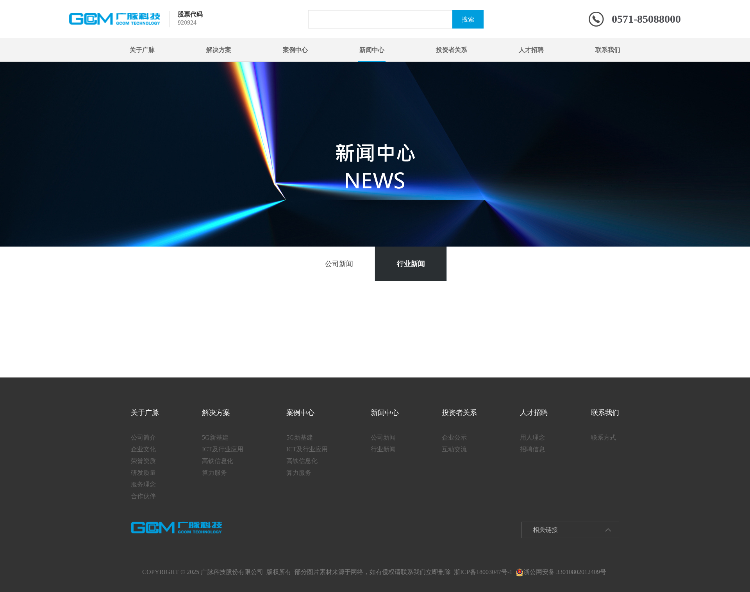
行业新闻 (411, 264)
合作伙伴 (143, 496)
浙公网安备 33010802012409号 (564, 572)
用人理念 (532, 437)
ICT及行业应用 (222, 449)
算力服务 (214, 472)
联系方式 (603, 437)
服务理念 (143, 484)
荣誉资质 (143, 461)
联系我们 (607, 50)
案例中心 (295, 50)
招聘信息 (532, 449)
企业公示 (454, 437)
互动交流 (454, 449)
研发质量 (143, 472)
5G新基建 (215, 437)
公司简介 (143, 437)
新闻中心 (371, 50)
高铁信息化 (217, 461)
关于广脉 (142, 50)
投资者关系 (451, 50)
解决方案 (218, 50)
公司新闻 (339, 264)
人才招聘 (531, 50)
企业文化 (143, 449)
